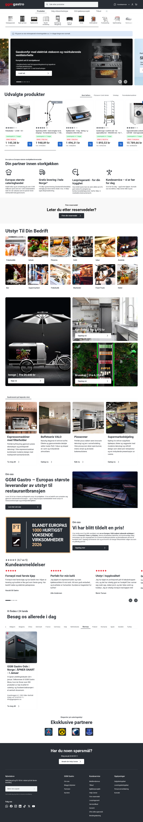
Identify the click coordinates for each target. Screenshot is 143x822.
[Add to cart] (29, 144)
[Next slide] (125, 82)
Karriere (67, 793)
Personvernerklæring (121, 789)
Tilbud (98, 11)
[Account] (132, 4)
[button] (130, 21)
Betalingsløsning (95, 816)
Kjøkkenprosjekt (94, 789)
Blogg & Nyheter (69, 785)
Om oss (66, 781)
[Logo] (14, 4)
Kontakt (117, 793)
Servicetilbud (93, 804)
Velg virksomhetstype (59, 11)
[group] (10, 20)
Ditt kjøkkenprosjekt (82, 11)
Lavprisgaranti (94, 800)
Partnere (67, 789)
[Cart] (136, 4)
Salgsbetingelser (120, 781)
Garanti (92, 808)
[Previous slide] (120, 82)
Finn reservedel (94, 796)
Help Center (93, 793)
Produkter (41, 11)
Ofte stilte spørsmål (96, 812)
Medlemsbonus (94, 781)
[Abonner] (34, 789)
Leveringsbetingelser (121, 785)
